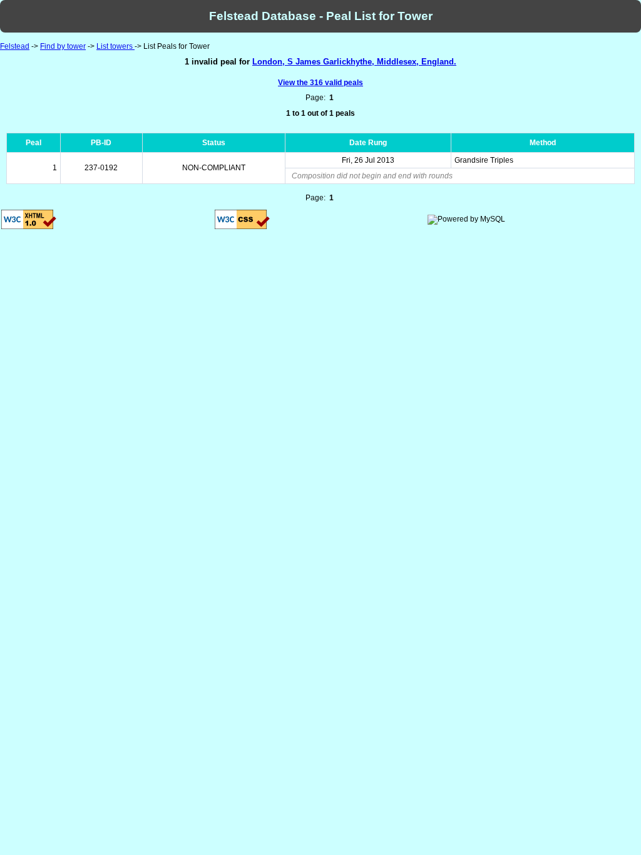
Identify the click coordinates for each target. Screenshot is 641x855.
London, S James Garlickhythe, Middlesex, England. (354, 61)
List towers (115, 46)
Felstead (14, 46)
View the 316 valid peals (320, 82)
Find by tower (63, 46)
